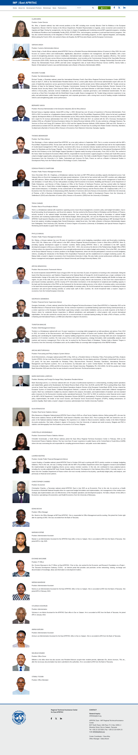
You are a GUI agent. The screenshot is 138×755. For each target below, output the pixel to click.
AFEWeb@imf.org (95, 716)
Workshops (47, 8)
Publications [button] (62, 8)
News (54, 8)
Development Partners (34, 8)
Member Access (104, 8)
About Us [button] (21, 8)
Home (15, 8)
